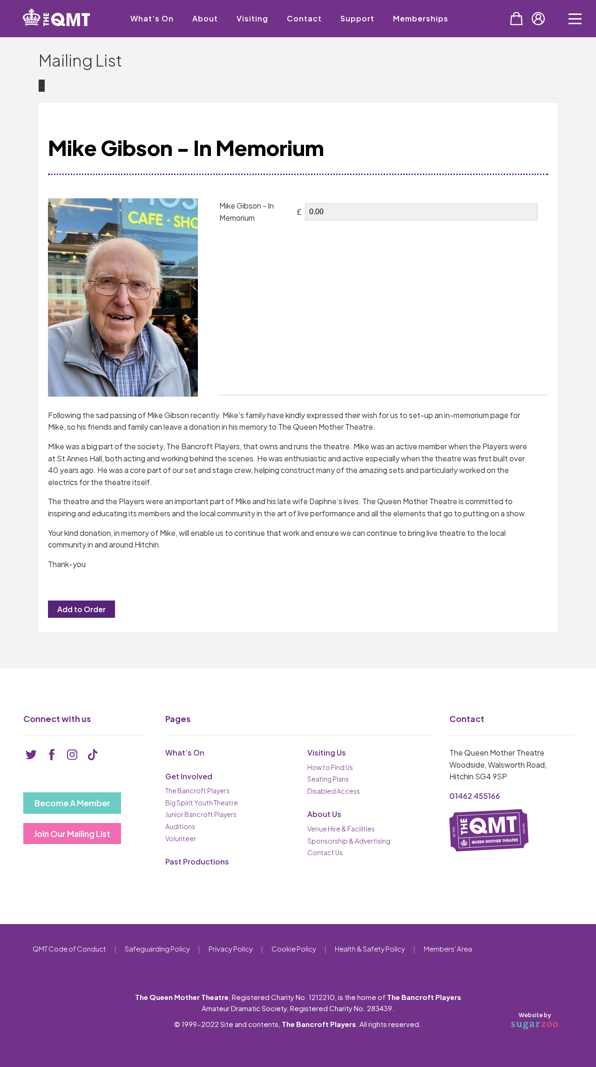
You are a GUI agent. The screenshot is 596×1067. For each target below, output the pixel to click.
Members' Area (448, 948)
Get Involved (188, 776)
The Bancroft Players (197, 790)
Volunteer (180, 838)
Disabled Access (333, 791)
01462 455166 (474, 796)
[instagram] (72, 755)
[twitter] (31, 755)
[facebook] (52, 755)
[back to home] (56, 17)
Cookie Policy (293, 948)
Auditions (180, 826)
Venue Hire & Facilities (341, 828)
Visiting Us (326, 752)
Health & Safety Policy (370, 948)
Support (357, 18)
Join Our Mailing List (72, 833)
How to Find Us (330, 767)
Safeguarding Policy (157, 948)
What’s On (152, 18)
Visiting (252, 18)
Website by (535, 1015)
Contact (304, 18)
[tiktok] (93, 755)
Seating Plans (328, 779)
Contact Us (325, 852)
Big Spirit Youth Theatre (201, 802)
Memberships (420, 18)
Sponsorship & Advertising (348, 841)
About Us (324, 814)
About (205, 18)
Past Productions (197, 861)
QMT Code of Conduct (69, 948)
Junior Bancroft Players (201, 814)
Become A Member (72, 802)
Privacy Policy (231, 948)
